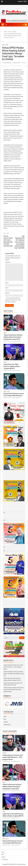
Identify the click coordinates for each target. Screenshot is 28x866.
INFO (5, 719)
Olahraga (4, 752)
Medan (3, 44)
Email (7, 288)
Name (7, 282)
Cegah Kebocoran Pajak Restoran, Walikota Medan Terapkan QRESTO (12, 366)
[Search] (23, 24)
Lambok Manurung (7, 62)
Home (5, 716)
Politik (6, 44)
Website (7, 293)
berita (7, 233)
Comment (8, 262)
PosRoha (11, 864)
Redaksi (6, 722)
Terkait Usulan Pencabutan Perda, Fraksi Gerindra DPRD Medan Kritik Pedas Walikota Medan (14, 689)
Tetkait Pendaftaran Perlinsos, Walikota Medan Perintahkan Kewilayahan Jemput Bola (13, 337)
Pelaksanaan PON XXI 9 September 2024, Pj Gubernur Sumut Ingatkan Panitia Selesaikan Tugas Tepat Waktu (19, 242)
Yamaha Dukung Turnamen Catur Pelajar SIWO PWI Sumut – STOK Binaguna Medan (13, 667)
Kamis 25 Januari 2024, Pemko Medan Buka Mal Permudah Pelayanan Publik (8, 241)
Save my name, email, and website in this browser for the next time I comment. (13, 300)
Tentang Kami (7, 724)
